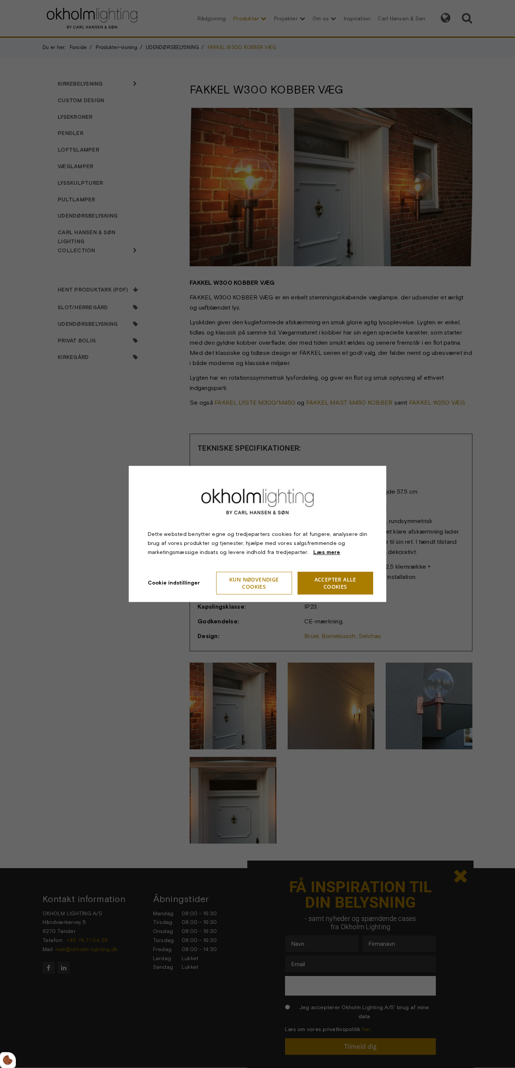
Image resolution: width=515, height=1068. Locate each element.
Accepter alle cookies (335, 583)
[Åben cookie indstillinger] (8, 1060)
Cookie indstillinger (174, 583)
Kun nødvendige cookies (254, 583)
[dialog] (257, 534)
